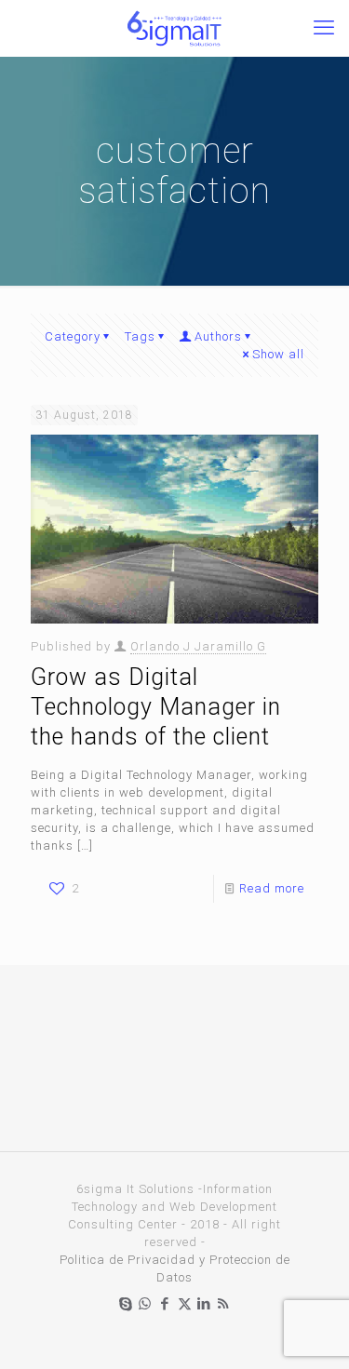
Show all (278, 354)
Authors (218, 336)
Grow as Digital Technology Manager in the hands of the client (156, 707)
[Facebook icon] (165, 1303)
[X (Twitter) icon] (185, 1303)
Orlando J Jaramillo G (198, 646)
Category (73, 336)
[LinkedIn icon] (204, 1303)
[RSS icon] (224, 1303)
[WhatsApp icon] (146, 1303)
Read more (271, 888)
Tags (140, 336)
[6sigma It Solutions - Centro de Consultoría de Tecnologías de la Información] (174, 28)
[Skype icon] (126, 1303)
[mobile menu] (324, 28)
